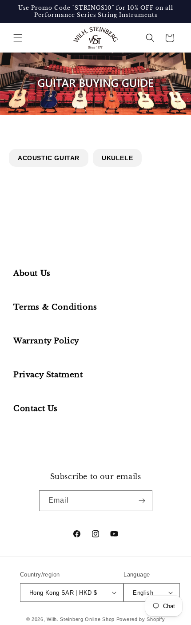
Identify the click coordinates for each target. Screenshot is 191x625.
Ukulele (117, 157)
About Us (32, 273)
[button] (18, 38)
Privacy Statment (48, 374)
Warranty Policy (46, 341)
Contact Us (35, 408)
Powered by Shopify (140, 619)
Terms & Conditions (55, 307)
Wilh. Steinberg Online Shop (81, 619)
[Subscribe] (142, 500)
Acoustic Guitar (49, 157)
